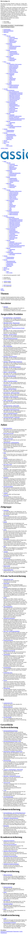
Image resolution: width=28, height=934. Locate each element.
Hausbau (5, 458)
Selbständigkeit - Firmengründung (11, 442)
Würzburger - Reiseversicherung (10, 396)
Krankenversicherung (14, 85)
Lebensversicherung (13, 65)
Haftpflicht (11, 74)
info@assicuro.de (7, 285)
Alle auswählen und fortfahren (7, 25)
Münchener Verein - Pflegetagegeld (11, 323)
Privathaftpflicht (7, 667)
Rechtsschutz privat (7, 672)
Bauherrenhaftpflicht (8, 640)
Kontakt (8, 50)
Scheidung (5, 477)
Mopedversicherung (7, 706)
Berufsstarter (6, 538)
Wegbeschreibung (13, 52)
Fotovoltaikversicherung (14, 98)
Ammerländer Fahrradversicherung (11, 409)
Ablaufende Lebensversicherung (10, 818)
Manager (8, 121)
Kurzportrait (12, 37)
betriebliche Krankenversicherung (11, 864)
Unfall (10, 76)
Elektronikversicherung (14, 96)
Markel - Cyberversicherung (9, 372)
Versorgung (11, 114)
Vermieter (5, 551)
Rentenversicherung (13, 67)
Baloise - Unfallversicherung (9, 389)
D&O (10, 123)
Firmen (10, 45)
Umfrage (11, 55)
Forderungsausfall (13, 111)
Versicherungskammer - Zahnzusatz (11, 417)
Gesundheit (8, 83)
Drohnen (5, 587)
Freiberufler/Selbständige (15, 46)
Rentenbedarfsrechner (11, 135)
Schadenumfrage (10, 131)
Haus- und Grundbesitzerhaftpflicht (11, 631)
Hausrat (11, 77)
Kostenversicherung (10, 101)
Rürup (4, 909)
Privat (4, 61)
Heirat (4, 449)
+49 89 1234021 (7, 281)
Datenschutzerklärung (8, 30)
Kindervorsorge (12, 70)
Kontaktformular (13, 51)
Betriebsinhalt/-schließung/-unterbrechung (12, 751)
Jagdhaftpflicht (6, 654)
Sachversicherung (10, 73)
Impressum (5, 32)
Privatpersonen (12, 48)
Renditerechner (9, 138)
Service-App (6, 142)
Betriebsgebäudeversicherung (16, 92)
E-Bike (5, 597)
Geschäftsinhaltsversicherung (15, 94)
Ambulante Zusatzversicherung (10, 856)
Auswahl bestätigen (19, 25)
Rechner (5, 133)
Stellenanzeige (12, 42)
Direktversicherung (7, 887)
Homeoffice (6, 495)
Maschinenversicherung (14, 95)
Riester (5, 892)
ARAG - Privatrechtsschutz (9, 376)
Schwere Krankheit (13, 72)
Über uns (8, 35)
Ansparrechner (9, 136)
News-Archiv (9, 145)
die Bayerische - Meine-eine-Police (11, 392)
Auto (10, 81)
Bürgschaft (11, 112)
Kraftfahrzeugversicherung (15, 126)
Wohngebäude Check (8, 579)
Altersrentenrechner (10, 134)
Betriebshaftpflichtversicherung (10, 730)
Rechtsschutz (12, 79)
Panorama (5, 306)
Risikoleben (6, 825)
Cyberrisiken (12, 107)
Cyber (4, 790)
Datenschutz (12, 60)
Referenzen (11, 39)
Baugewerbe (6, 515)
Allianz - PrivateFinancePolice (10, 381)
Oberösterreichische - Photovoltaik (11, 405)
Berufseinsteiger (13, 47)
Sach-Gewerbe (6, 782)
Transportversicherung (14, 99)
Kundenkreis (9, 43)
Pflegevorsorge (12, 69)
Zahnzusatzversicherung (8, 840)
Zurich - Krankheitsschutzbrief (10, 413)
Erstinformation (6, 29)
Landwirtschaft (6, 558)
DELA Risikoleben (7, 346)
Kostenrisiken (12, 103)
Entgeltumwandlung (8, 904)
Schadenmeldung (10, 130)
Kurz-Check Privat (7, 428)
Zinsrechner (9, 139)
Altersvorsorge (6, 900)
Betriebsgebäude (7, 760)
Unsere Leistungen (13, 38)
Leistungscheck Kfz (7, 703)
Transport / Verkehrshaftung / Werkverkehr (13, 769)
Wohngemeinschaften (8, 569)
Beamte (5, 522)
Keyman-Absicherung (14, 117)
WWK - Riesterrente (8, 400)
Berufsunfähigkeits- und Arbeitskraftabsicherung (14, 813)
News (4, 143)
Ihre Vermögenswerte (14, 91)
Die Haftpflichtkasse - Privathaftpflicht (12, 317)
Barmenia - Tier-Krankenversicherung (12, 367)
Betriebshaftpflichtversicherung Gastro (12, 741)
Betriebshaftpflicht (13, 104)
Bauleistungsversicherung (9, 650)
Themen (5, 140)
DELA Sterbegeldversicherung (10, 338)
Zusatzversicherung (13, 86)
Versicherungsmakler (8, 486)
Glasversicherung (13, 100)
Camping (5, 493)
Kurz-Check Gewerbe (8, 433)
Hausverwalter (6, 566)
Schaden (5, 129)
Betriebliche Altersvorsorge (15, 64)
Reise (10, 82)
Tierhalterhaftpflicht (7, 606)
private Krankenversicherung (10, 844)
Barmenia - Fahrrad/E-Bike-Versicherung (12, 361)
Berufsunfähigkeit (13, 68)
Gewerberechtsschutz (8, 796)
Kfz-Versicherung (7, 717)
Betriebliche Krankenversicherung (17, 118)
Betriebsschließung (13, 108)
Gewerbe (5, 89)
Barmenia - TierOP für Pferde (10, 334)
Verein (4, 529)
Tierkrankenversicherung (9, 618)
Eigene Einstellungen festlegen (7, 27)
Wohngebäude (12, 78)
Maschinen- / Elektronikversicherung (11, 776)
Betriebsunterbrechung (14, 105)
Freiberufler (6, 510)
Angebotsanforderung (14, 54)
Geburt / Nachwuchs (8, 438)
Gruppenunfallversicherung (15, 120)
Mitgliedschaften (13, 41)
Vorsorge (8, 63)
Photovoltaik (6, 583)
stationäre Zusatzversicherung (10, 851)
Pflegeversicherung (13, 87)
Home (4, 34)
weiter (2, 288)
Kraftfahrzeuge (9, 125)
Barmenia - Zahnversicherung (10, 356)
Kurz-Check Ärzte (7, 464)
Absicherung (12, 122)
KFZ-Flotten (12, 127)
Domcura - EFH (7, 385)
